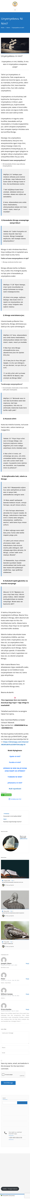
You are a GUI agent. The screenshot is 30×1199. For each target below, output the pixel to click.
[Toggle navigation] (15, 10)
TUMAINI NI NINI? (15, 777)
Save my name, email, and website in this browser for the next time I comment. (15, 1066)
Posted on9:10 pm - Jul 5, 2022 (9, 965)
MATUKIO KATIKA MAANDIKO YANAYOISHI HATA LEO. (12, 882)
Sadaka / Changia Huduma (10, 1189)
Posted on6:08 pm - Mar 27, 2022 (10, 1011)
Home (2, 27)
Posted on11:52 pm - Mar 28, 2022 (10, 980)
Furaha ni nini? (15, 762)
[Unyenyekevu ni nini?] (15, 46)
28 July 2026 (6, 911)
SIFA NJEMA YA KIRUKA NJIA (7, 943)
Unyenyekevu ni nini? (11, 56)
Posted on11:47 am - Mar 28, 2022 (10, 995)
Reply (27, 963)
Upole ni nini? (15, 756)
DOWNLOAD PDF (16, 799)
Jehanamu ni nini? (15, 783)
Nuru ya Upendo (10, 885)
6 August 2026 (7, 880)
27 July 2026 (6, 942)
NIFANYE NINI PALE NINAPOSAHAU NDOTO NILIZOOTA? (13, 913)
